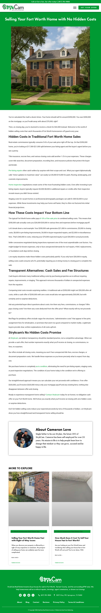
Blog (27, 602)
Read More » (15, 557)
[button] (75, 7)
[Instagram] (24, 595)
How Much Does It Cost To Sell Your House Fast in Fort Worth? (72, 539)
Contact (36, 602)
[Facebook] (20, 595)
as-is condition (41, 366)
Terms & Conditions (76, 602)
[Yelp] (33, 595)
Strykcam (14, 338)
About (19, 602)
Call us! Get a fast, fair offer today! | (50, 1)
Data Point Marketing (67, 610)
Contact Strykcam (53, 395)
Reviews (46, 602)
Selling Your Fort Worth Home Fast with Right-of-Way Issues (28, 539)
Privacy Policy (59, 602)
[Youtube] (28, 595)
